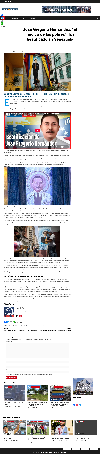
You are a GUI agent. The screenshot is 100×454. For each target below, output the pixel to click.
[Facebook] (3, 15)
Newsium (57, 452)
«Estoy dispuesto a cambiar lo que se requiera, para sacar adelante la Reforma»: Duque (55, 330)
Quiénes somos (31, 18)
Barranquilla (10, 421)
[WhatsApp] (3, 23)
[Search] (97, 18)
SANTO (38, 325)
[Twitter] (3, 18)
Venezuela (43, 325)
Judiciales (33, 387)
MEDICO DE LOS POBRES (31, 325)
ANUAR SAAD (64, 440)
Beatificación (8, 325)
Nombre (8, 359)
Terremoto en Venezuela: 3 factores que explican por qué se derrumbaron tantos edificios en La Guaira (60, 404)
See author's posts (22, 311)
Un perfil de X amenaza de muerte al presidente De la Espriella (85, 437)
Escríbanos (15, 18)
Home (22, 18)
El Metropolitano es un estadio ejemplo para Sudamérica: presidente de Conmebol (38, 438)
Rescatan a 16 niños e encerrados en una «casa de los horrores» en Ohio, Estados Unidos (37, 404)
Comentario (9, 341)
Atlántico (56, 387)
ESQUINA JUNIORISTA (41, 421)
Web (7, 369)
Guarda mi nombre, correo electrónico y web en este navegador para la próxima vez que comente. (29, 374)
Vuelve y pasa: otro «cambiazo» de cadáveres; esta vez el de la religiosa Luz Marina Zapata (20, 330)
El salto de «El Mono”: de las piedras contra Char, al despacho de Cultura (61, 437)
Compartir (20, 322)
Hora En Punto (8, 51)
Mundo (49, 25)
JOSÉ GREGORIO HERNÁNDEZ (18, 325)
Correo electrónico (10, 364)
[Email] (3, 20)
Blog (8, 18)
